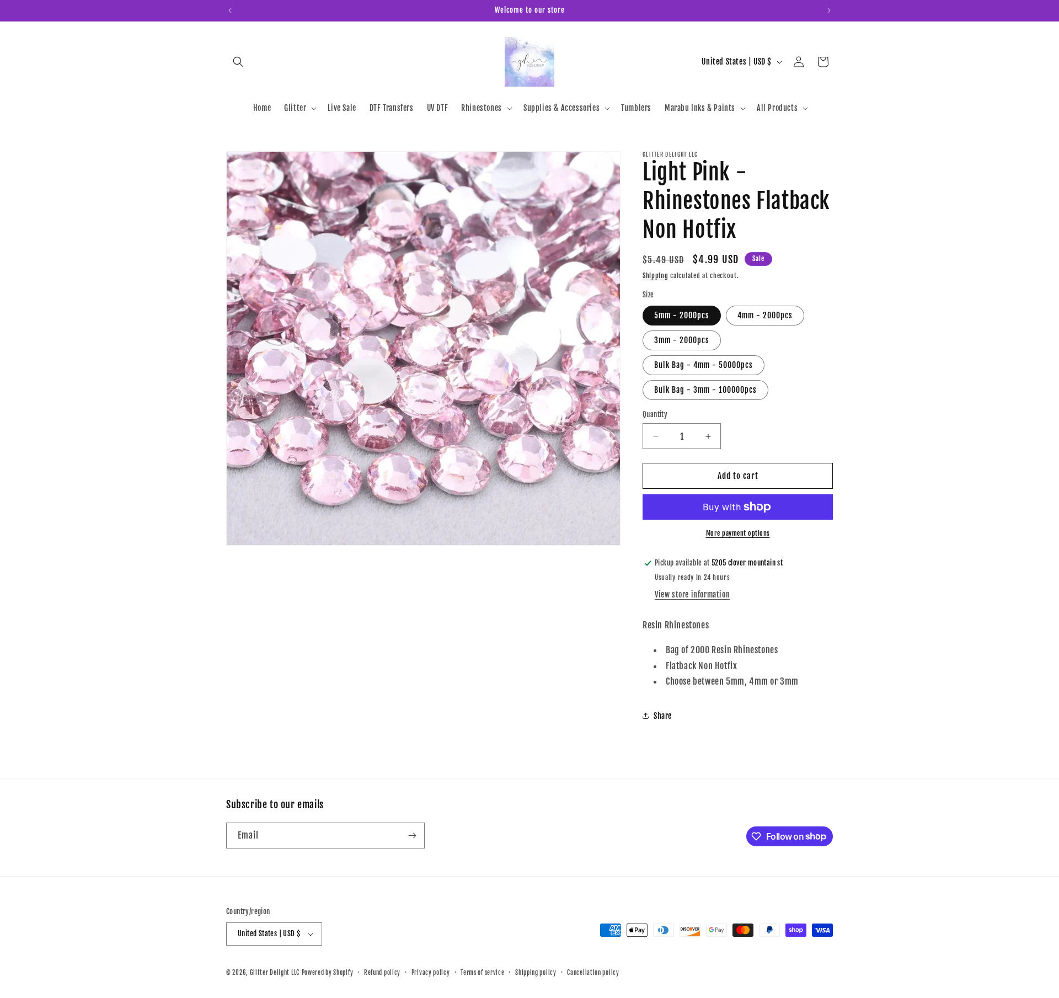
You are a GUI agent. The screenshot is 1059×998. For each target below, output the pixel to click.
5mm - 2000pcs (681, 315)
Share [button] (663, 716)
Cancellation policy (593, 972)
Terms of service (482, 972)
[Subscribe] (412, 835)
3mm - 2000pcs (681, 340)
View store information (692, 594)
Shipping (655, 275)
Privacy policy (430, 972)
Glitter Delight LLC (274, 972)
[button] (238, 62)
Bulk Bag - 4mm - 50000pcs (703, 365)
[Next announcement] (829, 10)
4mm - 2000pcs (765, 315)
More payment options (738, 533)
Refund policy (382, 972)
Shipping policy (536, 972)
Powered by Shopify (328, 972)
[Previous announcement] (230, 10)
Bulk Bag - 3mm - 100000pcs (705, 389)
